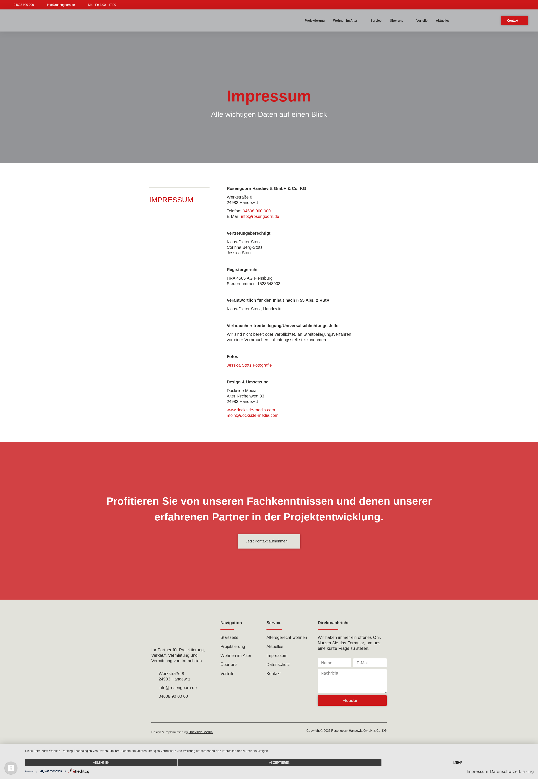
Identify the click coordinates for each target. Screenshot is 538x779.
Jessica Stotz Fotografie (249, 365)
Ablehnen (101, 763)
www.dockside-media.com (251, 410)
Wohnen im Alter (345, 20)
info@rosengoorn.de (260, 216)
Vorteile (421, 20)
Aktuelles (443, 20)
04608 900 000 (257, 211)
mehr (457, 763)
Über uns (396, 20)
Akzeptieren (279, 763)
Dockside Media (201, 732)
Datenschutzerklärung (512, 771)
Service (376, 20)
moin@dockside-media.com (252, 415)
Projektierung (315, 20)
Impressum (477, 771)
